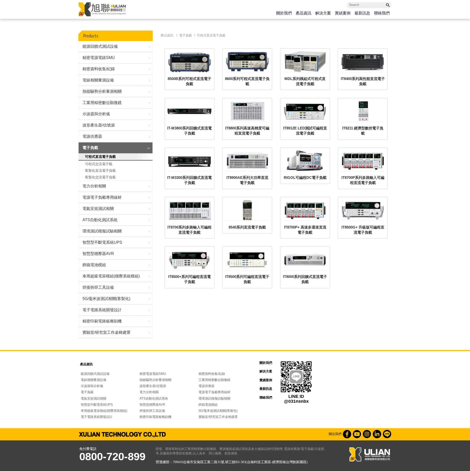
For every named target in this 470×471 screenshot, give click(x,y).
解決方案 (323, 13)
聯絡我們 (382, 13)
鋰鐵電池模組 (94, 265)
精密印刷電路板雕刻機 (102, 321)
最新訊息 (362, 13)
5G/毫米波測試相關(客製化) (106, 299)
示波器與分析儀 (96, 114)
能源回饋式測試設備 (100, 46)
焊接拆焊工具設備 (98, 287)
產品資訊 (303, 13)
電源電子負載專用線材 (102, 197)
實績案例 (343, 13)
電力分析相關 (94, 186)
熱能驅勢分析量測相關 (102, 91)
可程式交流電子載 (98, 164)
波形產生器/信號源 (98, 125)
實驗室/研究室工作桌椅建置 (106, 332)
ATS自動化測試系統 (100, 220)
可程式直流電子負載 (100, 157)
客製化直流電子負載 (100, 170)
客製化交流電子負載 (100, 177)
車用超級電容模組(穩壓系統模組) (111, 276)
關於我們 (284, 13)
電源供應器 (92, 136)
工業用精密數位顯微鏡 (102, 103)
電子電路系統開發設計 (102, 310)
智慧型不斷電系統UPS (102, 242)
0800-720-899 (112, 456)
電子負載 (90, 148)
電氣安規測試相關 (98, 209)
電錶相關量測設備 (98, 80)
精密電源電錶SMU (98, 58)
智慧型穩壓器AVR (98, 254)
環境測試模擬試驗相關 (102, 231)
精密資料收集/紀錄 (98, 69)
